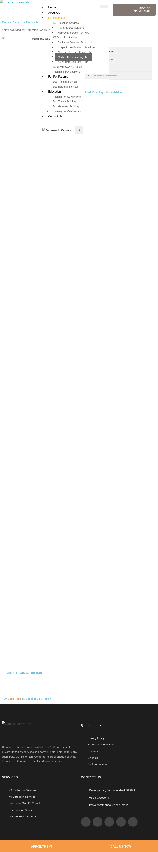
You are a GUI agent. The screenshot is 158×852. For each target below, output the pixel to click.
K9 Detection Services (65, 37)
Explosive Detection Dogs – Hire (76, 42)
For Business (56, 17)
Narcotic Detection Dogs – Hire (75, 52)
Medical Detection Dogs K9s (74, 57)
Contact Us (55, 116)
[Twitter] (97, 822)
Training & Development (66, 71)
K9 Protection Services (66, 23)
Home (52, 7)
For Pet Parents (58, 76)
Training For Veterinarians (67, 111)
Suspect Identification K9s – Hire (76, 47)
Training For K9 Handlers (67, 96)
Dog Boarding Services (66, 86)
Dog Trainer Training (64, 101)
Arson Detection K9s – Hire (73, 61)
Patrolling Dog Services (71, 27)
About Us (54, 12)
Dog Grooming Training (66, 106)
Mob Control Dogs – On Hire (73, 32)
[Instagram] (121, 822)
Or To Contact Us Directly (27, 698)
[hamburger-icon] (104, 6)
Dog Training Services (65, 81)
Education (54, 91)
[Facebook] (86, 822)
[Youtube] (133, 822)
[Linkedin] (109, 822)
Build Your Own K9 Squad (67, 66)
